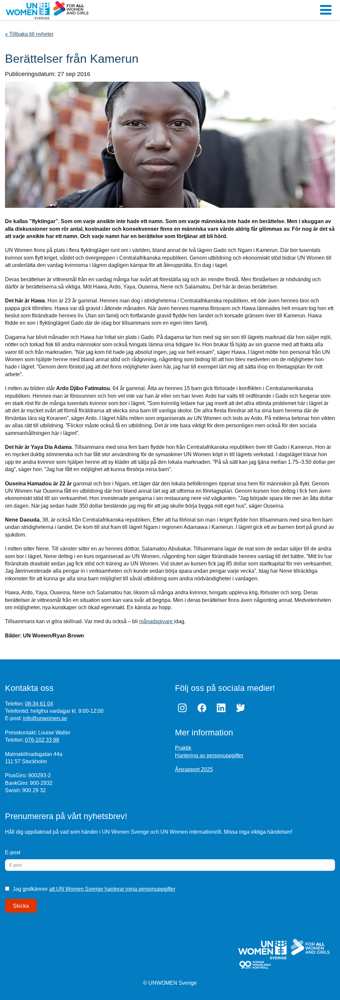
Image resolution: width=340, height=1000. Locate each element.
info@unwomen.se (45, 718)
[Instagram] (184, 708)
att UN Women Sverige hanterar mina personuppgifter (112, 889)
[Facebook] (203, 708)
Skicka (21, 906)
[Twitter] (242, 708)
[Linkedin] (223, 708)
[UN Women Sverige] (113, 10)
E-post (12, 852)
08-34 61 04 (39, 704)
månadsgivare (156, 621)
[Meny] (325, 10)
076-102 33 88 (42, 740)
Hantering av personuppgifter (209, 755)
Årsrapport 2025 (194, 769)
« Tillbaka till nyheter (29, 34)
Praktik (183, 748)
